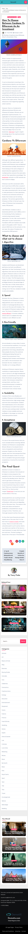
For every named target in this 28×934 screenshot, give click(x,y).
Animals (4, 653)
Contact (23, 931)
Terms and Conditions (8, 931)
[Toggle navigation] (2, 2)
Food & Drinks (5, 721)
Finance (4, 717)
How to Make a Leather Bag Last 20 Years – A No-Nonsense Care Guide (14, 594)
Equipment (5, 706)
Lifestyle (4, 744)
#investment (10, 37)
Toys (3, 789)
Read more (10, 491)
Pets (3, 770)
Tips (19, 17)
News (3, 767)
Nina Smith (8, 612)
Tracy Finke (9, 32)
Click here (11, 132)
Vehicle (4, 801)
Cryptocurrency (12, 17)
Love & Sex (5, 748)
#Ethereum (21, 35)
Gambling (4, 725)
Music (3, 759)
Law (3, 740)
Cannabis (4, 676)
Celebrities (5, 683)
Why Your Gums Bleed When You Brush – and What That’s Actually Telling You (14, 849)
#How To (4, 37)
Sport (3, 778)
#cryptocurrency (13, 35)
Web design (5, 804)
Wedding (4, 808)
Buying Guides (6, 672)
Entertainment (6, 702)
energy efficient (6, 313)
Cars (3, 680)
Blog (3, 664)
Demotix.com (14, 918)
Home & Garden (6, 736)
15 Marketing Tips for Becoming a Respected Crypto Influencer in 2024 (14, 627)
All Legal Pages (10, 927)
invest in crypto (14, 521)
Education (4, 698)
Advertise (17, 931)
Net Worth (4, 763)
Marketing (4, 751)
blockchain (5, 177)
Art (3, 657)
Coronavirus (5, 687)
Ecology (4, 695)
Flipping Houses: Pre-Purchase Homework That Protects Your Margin (14, 833)
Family (3, 710)
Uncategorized (19, 606)
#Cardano (6, 35)
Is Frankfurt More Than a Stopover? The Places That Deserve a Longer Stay (14, 880)
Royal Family (5, 774)
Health (3, 732)
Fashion (4, 714)
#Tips (15, 37)
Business (7, 606)
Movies (4, 755)
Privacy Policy (18, 927)
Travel (3, 793)
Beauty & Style (6, 661)
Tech (3, 782)
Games (4, 729)
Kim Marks (8, 596)
